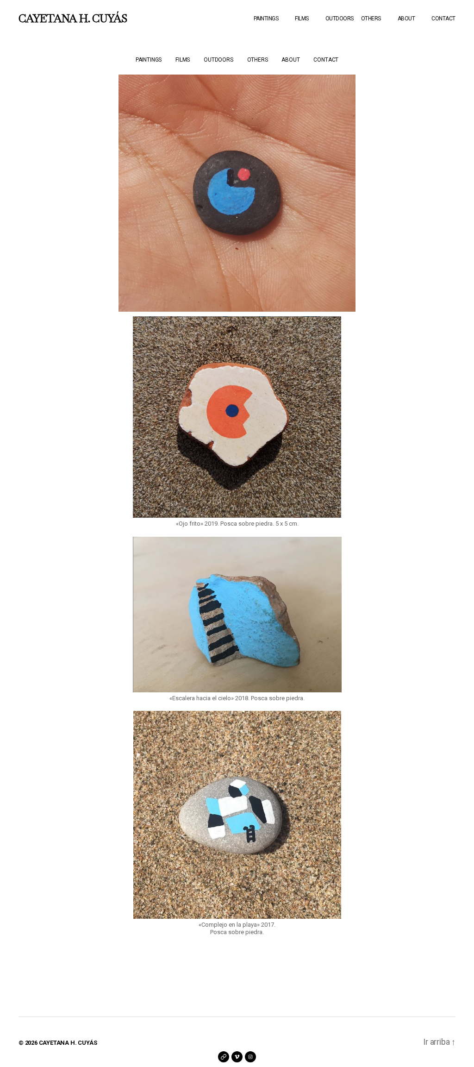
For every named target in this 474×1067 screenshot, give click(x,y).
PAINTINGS (266, 18)
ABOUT (406, 18)
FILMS (302, 18)
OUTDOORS (339, 18)
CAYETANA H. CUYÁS (73, 18)
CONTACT (443, 18)
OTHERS (371, 18)
